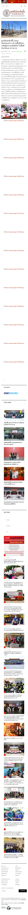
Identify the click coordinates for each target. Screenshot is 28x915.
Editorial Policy (5, 868)
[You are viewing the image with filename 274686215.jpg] (15, 147)
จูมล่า (2, 903)
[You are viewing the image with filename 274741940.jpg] (15, 296)
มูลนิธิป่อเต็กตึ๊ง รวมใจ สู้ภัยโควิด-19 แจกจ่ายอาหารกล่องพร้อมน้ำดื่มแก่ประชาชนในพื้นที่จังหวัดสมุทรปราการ (13, 824)
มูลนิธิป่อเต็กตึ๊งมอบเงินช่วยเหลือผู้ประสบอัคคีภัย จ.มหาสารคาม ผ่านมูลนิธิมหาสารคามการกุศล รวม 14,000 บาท (13, 833)
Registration (18, 868)
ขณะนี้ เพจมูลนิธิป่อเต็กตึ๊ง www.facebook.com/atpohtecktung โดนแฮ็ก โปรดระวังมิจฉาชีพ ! (13, 561)
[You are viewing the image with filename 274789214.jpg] (15, 352)
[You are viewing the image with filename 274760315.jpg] (15, 333)
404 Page (17, 875)
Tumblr (17, 883)
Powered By (14, 908)
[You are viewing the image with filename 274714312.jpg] (15, 222)
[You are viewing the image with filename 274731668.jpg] (15, 259)
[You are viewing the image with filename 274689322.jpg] (15, 166)
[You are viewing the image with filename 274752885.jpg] (15, 314)
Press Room (4, 873)
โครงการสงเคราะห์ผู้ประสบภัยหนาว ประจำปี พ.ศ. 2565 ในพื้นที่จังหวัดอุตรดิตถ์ (13, 629)
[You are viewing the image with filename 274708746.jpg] (15, 203)
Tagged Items (4, 883)
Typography (4, 884)
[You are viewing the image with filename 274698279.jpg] (15, 184)
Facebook (17, 881)
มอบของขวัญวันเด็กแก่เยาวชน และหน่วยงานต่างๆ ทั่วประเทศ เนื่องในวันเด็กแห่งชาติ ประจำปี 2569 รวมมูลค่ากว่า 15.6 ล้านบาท (13, 760)
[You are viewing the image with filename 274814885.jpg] (15, 370)
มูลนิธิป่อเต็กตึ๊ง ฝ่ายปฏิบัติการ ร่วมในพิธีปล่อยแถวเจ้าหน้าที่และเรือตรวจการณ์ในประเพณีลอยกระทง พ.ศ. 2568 (13, 856)
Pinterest (17, 884)
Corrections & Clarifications (4, 870)
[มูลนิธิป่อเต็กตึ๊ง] (14, 13)
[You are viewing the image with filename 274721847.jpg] (15, 240)
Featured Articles (5, 879)
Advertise (3, 875)
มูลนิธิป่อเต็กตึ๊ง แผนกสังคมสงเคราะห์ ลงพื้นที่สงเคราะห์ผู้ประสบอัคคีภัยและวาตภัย (13, 653)
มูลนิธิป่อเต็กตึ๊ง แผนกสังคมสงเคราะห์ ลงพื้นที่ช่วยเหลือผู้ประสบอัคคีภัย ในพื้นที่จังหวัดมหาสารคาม (12, 44)
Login (16, 866)
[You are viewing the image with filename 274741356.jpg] (15, 277)
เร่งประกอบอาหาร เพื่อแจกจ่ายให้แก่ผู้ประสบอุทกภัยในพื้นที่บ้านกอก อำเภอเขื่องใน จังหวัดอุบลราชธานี (12, 696)
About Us (3, 866)
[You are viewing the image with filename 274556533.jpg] (15, 129)
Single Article (4, 881)
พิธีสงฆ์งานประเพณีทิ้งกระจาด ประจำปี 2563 (13, 739)
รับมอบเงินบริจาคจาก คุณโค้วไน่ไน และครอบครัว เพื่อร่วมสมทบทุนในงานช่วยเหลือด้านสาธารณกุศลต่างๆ (13, 803)
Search (17, 870)
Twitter (17, 879)
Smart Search (18, 871)
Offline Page (18, 873)
